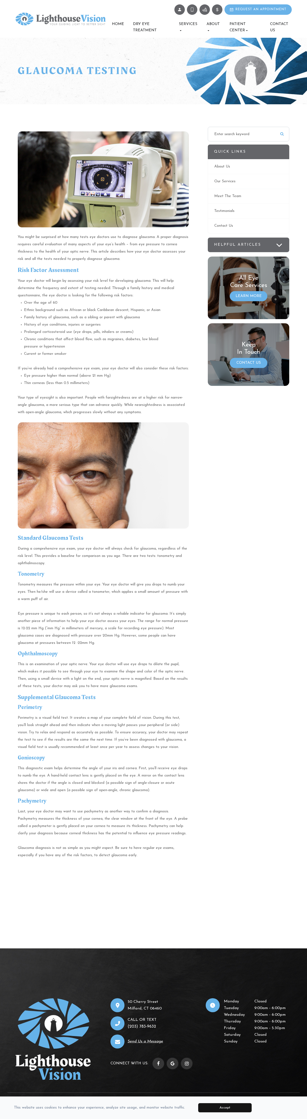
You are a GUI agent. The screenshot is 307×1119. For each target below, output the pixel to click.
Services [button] (188, 24)
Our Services (225, 181)
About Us (222, 167)
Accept (224, 1107)
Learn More (249, 296)
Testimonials (224, 211)
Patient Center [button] (238, 27)
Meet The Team (227, 196)
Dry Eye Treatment (145, 27)
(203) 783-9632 (142, 1027)
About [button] (213, 24)
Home (118, 24)
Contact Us (279, 27)
